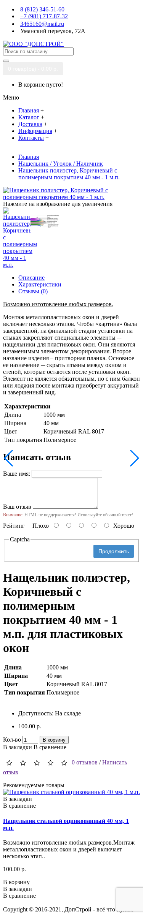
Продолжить (113, 551)
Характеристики (39, 284)
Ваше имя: (16, 473)
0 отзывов (85, 762)
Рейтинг (14, 525)
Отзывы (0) (33, 291)
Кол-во (12, 739)
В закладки (17, 747)
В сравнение (50, 747)
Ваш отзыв (17, 506)
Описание (31, 277)
